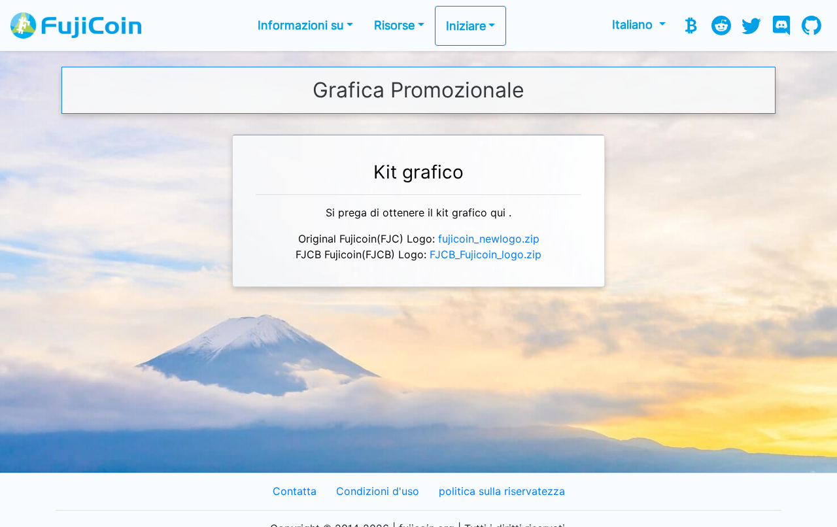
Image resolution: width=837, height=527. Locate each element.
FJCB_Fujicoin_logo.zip (485, 254)
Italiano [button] (634, 24)
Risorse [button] (394, 25)
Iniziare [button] (466, 26)
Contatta (294, 491)
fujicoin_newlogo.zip (488, 239)
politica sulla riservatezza (502, 491)
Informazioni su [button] (300, 25)
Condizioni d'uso (377, 491)
